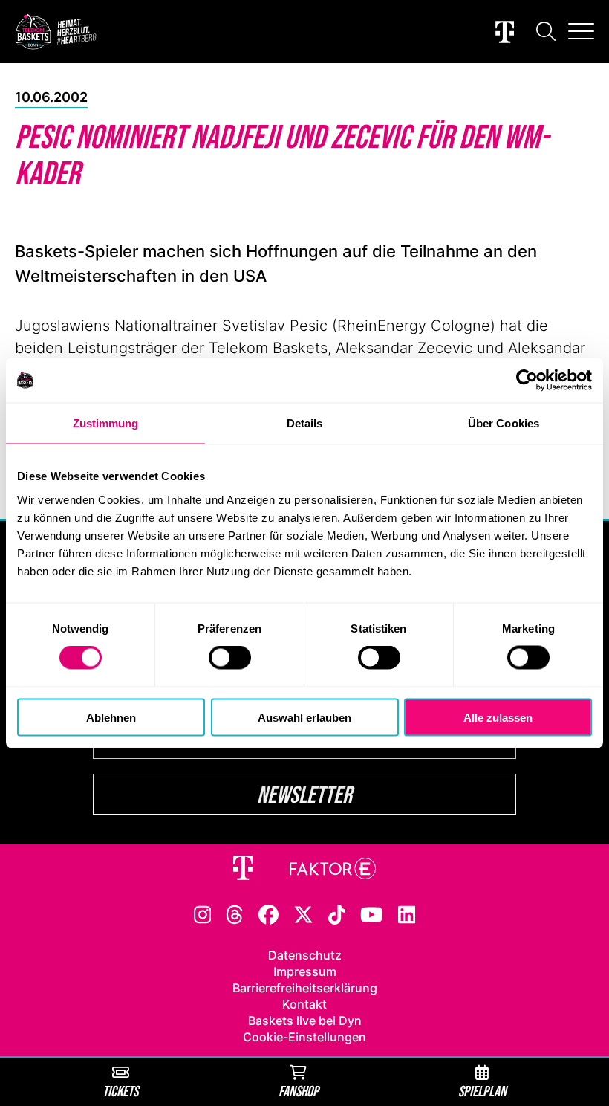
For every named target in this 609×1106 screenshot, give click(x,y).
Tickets (120, 1091)
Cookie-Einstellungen (304, 1036)
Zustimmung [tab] (106, 423)
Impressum (304, 971)
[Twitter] (303, 913)
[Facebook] (268, 913)
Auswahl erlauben (304, 717)
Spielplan (482, 1091)
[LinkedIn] (407, 913)
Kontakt (304, 1004)
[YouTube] (371, 913)
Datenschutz (305, 955)
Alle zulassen (498, 717)
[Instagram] (203, 913)
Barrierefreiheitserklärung (304, 987)
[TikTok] (337, 913)
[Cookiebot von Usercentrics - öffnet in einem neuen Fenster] (527, 380)
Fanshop (299, 1091)
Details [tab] (305, 423)
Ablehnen (111, 717)
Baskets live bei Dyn (305, 1020)
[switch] (230, 658)
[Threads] (235, 913)
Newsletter (304, 794)
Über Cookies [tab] (503, 423)
